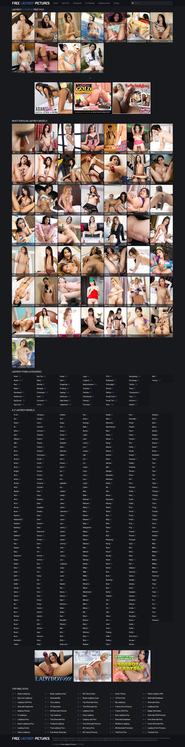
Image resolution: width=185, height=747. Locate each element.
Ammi (17, 459)
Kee (62, 616)
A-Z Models (90, 3)
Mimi (86, 580)
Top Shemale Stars (90, 702)
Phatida (133, 467)
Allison (18, 439)
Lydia (85, 487)
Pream (132, 532)
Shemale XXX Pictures (157, 715)
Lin (85, 463)
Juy (62, 580)
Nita (108, 523)
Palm (109, 636)
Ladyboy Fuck (88, 711)
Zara (154, 616)
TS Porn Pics (120, 698)
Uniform (133, 401)
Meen (86, 540)
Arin (17, 495)
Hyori (63, 467)
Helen (63, 455)
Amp (16, 463)
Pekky (132, 463)
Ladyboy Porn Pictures (156, 728)
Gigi (39, 632)
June (62, 576)
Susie (155, 447)
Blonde (41, 384)
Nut (108, 588)
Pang (132, 423)
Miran (86, 608)
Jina (63, 548)
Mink (85, 596)
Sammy (133, 572)
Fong (39, 604)
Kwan (86, 419)
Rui (131, 564)
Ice (62, 471)
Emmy (40, 560)
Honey (63, 463)
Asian (18, 380)
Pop (132, 523)
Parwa (132, 439)
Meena (86, 544)
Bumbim (18, 640)
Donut (40, 536)
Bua (16, 636)
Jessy (63, 540)
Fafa (39, 568)
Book (16, 620)
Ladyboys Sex (153, 707)
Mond (86, 628)
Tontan (155, 511)
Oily (108, 612)
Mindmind (87, 592)
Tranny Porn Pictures (123, 707)
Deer (39, 515)
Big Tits (41, 376)
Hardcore (65, 397)
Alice (17, 431)
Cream (40, 479)
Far (39, 580)
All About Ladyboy (122, 724)
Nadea (86, 644)
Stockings (134, 380)
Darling (40, 499)
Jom (62, 552)
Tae (154, 463)
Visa (154, 540)
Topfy (155, 515)
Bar (16, 544)
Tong (154, 507)
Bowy (17, 628)
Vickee (155, 536)
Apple (17, 491)
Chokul (40, 451)
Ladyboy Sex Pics (89, 719)
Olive (108, 616)
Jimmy (63, 544)
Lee (85, 447)
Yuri (154, 612)
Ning (109, 519)
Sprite (155, 431)
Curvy (40, 405)
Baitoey (17, 528)
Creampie (42, 392)
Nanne (109, 447)
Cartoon (41, 431)
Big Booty (19, 401)
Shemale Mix (55, 698)
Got (62, 427)
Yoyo (155, 596)
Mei (85, 548)
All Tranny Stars (89, 694)
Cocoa (40, 471)
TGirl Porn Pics (121, 732)
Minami (86, 584)
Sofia (132, 628)
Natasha (110, 475)
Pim (131, 483)
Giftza (40, 628)
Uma (154, 523)
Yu (154, 600)
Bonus (17, 616)
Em (39, 552)
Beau (16, 560)
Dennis (40, 523)
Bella (17, 580)
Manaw (87, 499)
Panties (87, 392)
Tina (154, 503)
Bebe (16, 564)
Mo (85, 612)
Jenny (63, 528)
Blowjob (42, 388)
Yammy (156, 576)
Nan (108, 431)
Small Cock (111, 397)
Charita (40, 435)
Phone (132, 471)
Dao (39, 491)
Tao (154, 479)
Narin (109, 459)
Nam (109, 419)
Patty (132, 447)
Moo (86, 636)
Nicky (109, 511)
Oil (108, 608)
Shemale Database (122, 719)
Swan (155, 451)
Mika (85, 568)
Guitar (63, 439)
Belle (16, 584)
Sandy (132, 580)
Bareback (19, 392)
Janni (63, 507)
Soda (132, 624)
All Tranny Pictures (90, 732)
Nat (108, 467)
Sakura (132, 568)
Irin (62, 479)
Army (17, 507)
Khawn (63, 624)
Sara (132, 588)
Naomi (109, 455)
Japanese (65, 405)
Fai (39, 572)
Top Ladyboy (55, 702)
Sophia (155, 415)
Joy (62, 560)
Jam (62, 499)
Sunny (155, 443)
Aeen (17, 423)
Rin (131, 548)
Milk (85, 572)
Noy (108, 572)
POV (109, 376)
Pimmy (132, 487)
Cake (16, 644)
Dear (39, 503)
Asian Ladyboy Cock (91, 698)
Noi (108, 532)
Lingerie (88, 380)
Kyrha (86, 431)
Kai (62, 588)
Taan (154, 459)
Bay (16, 552)
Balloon (17, 536)
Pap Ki (132, 427)
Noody (109, 556)
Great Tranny (120, 694)
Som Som (133, 636)
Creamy (41, 483)
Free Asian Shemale (58, 732)
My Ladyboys (120, 702)
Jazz (62, 515)
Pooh (132, 519)
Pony (131, 515)
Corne (40, 475)
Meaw (86, 536)
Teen (132, 388)
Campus (41, 415)
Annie (17, 483)
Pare (131, 431)
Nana (109, 435)
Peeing (87, 401)
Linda (86, 467)
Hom (62, 459)
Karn (63, 600)
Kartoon (64, 604)
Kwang (86, 423)
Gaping (64, 392)
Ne (108, 487)
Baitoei (17, 523)
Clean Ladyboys (24, 732)
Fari (39, 584)
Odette (109, 596)
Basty (17, 548)
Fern (40, 592)
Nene (109, 495)
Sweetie (156, 455)
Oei (108, 600)
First (40, 596)
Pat (131, 443)
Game (40, 612)
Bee (16, 568)
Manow (86, 503)
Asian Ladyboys (24, 694)
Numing (110, 580)
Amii (16, 455)
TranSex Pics (153, 732)
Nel (108, 491)
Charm (40, 439)
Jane (62, 503)
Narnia (109, 463)
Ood (108, 624)
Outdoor (87, 388)
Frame (40, 608)
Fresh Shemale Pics (155, 724)
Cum (40, 397)
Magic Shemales (154, 711)
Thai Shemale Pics (57, 719)
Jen (62, 523)
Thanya (155, 491)
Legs (86, 376)
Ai (15, 427)
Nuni (108, 584)
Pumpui (133, 540)
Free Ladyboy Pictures (68, 744)
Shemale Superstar (25, 707)
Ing (62, 475)
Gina (39, 640)
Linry (85, 475)
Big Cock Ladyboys (25, 698)
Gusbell (63, 443)
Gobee (63, 415)
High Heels (65, 401)
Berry (17, 596)
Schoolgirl (111, 384)
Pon (131, 507)
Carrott (40, 427)
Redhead (111, 380)
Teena (155, 487)
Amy (17, 467)
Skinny (110, 392)
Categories (77, 3)
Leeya (86, 451)
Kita (62, 636)
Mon (85, 624)
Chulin (40, 459)
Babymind (18, 519)
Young (156, 380)
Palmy (109, 640)
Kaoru (63, 592)
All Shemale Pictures (58, 711)
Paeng (109, 632)
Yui (154, 604)
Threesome (135, 392)
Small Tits (111, 401)
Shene (132, 604)
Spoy (154, 427)
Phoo (132, 475)
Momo (86, 620)
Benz (17, 592)
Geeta (40, 616)
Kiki (62, 628)
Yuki (154, 608)
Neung (109, 503)
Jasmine (64, 511)
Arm (16, 503)
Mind (85, 588)
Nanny (109, 451)
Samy (132, 576)
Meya (86, 556)
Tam (154, 471)
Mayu (86, 532)
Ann (16, 475)
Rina (131, 552)
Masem (87, 519)
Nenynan (110, 499)
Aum (17, 511)
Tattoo (133, 384)
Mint (86, 604)
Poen (132, 499)
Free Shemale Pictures (92, 724)
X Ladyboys (22, 715)
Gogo (62, 423)
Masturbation (90, 384)
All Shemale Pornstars (124, 728)
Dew (39, 528)
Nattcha (110, 479)
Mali (85, 495)
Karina (63, 596)
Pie (131, 479)
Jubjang (64, 564)
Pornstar (87, 405)
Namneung (111, 427)
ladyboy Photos (24, 711)
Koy (85, 415)
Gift (39, 624)
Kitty (63, 640)
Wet (155, 376)
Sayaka (132, 592)
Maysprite (87, 528)
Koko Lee (64, 644)
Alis (16, 435)
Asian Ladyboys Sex (58, 694)
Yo (155, 588)
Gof (62, 419)
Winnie (155, 572)
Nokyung (110, 540)
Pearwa (133, 459)
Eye (39, 564)
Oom (108, 628)
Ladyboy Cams (104, 3)
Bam (16, 540)
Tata (155, 483)
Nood (109, 552)
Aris (16, 499)
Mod (85, 616)
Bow (16, 624)
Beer (17, 572)
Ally (16, 443)
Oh (108, 604)
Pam (108, 644)
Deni (39, 519)
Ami (16, 451)
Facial (64, 376)
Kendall (63, 620)
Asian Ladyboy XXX (155, 694)
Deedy (40, 511)
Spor (154, 423)
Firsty (40, 600)
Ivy (61, 487)
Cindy (40, 463)
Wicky (155, 560)
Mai (85, 491)
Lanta (86, 443)
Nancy (109, 439)
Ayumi (17, 515)
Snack (132, 612)
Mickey (87, 560)
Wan (154, 548)
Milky (85, 576)
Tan (154, 475)
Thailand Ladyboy (57, 724)
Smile (132, 608)
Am (16, 447)
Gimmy (40, 636)
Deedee (40, 507)
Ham (62, 447)
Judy (62, 568)
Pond (132, 511)
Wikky (155, 564)
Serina (133, 596)
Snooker (133, 616)
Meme (86, 552)
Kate (62, 608)
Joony (63, 556)
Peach (132, 455)
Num (108, 576)
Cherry (41, 447)
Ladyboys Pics (23, 719)
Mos (86, 640)
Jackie (63, 491)
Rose (132, 560)
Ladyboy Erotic (23, 728)
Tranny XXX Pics (121, 711)
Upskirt (133, 405)
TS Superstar (55, 707)
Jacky (63, 495)
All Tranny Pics (88, 728)
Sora (154, 419)
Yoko (155, 592)
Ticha (155, 499)
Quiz (132, 544)
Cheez (40, 443)
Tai (154, 467)
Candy (40, 419)
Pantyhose (88, 397)
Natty (109, 483)
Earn (39, 544)
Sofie (132, 632)
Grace (63, 431)
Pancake (133, 419)
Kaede (63, 584)
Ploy (132, 495)
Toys (132, 397)
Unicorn (155, 532)
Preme (132, 536)
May (86, 523)
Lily (85, 459)
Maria (86, 515)
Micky (86, 564)
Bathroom (19, 397)
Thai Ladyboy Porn (57, 728)
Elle (39, 548)
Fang (39, 576)
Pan (132, 415)
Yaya (154, 580)
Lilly (85, 455)
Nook (108, 560)
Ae (15, 419)
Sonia (132, 644)
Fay (39, 588)
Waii (154, 544)
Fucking (64, 388)
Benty (17, 588)
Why (154, 556)
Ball (16, 532)
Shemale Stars (154, 702)
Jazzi (63, 519)
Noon (109, 564)
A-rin (16, 415)
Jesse (63, 532)
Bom (16, 608)
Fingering (65, 384)
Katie (62, 612)
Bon (16, 612)
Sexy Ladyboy (88, 715)
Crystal (40, 487)
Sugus (155, 435)
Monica (86, 632)
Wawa (155, 552)
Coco (40, 467)
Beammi (18, 556)
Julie (62, 572)
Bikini (40, 380)
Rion (131, 556)
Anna (17, 479)
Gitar (39, 644)
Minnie (86, 600)
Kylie (85, 427)
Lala (85, 439)
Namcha (110, 423)
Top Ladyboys (55, 715)
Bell (16, 576)
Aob (16, 487)
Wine (155, 568)
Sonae (132, 640)
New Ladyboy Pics (122, 715)
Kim (62, 632)
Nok (108, 536)
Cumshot (42, 401)
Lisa (85, 479)
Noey (108, 528)
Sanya (132, 584)
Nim (109, 515)
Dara (39, 495)
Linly (85, 471)
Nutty (109, 592)
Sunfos (155, 439)
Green (63, 435)
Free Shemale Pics (155, 719)
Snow (132, 620)
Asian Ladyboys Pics (26, 724)
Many (86, 507)
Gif (39, 620)
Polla (131, 503)
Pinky (132, 491)
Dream (41, 540)
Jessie (63, 536)
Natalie (109, 471)
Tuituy (155, 519)
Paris (132, 435)
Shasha (132, 600)
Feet (63, 380)
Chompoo (42, 455)
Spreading (135, 376)
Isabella (63, 483)
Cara (39, 423)
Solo (110, 405)
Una (154, 528)
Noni (108, 548)
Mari (86, 511)
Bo (15, 604)
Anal (17, 376)
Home (55, 3)
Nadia (109, 415)
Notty (109, 568)
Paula (132, 451)
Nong (109, 544)
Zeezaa (156, 620)
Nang (109, 443)
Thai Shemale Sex (90, 707)
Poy (131, 528)
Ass (17, 384)
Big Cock (19, 405)
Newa (109, 507)
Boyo (16, 632)
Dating (116, 3)
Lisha (85, 483)
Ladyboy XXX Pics (25, 702)
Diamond (41, 532)
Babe (17, 388)
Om (108, 620)
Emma (41, 556)
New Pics (65, 3)
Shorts (110, 388)
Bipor (16, 600)
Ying (154, 584)
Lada (85, 435)
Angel (17, 471)
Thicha (155, 495)
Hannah (63, 451)
